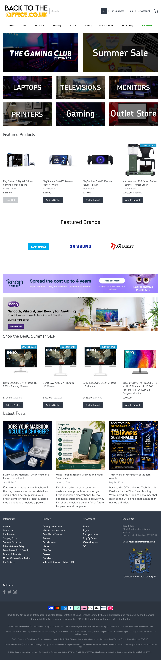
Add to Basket (53, 200)
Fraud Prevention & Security (16, 550)
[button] (9, 246)
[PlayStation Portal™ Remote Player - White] (60, 160)
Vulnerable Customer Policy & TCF (58, 562)
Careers (46, 554)
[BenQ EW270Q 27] (21, 361)
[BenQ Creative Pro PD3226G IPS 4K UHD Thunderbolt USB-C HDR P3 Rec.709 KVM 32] (140, 361)
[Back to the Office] (26, 11)
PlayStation (9, 188)
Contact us (8, 530)
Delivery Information (52, 527)
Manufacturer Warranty (54, 530)
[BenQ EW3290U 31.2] (100, 361)
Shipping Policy (10, 538)
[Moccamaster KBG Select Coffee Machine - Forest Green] (140, 160)
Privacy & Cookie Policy (13, 546)
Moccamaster (129, 188)
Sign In (86, 527)
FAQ (84, 546)
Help (130, 11)
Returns (46, 538)
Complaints (48, 558)
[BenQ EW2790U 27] (60, 361)
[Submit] (104, 11)
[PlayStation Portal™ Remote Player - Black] (100, 160)
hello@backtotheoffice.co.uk (142, 542)
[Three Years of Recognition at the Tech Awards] (133, 445)
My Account (144, 11)
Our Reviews (9, 534)
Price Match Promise (52, 534)
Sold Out (10, 200)
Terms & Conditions (12, 542)
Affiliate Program (90, 542)
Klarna (46, 546)
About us (7, 527)
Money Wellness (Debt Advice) (16, 558)
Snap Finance (49, 542)
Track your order (90, 534)
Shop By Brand (90, 538)
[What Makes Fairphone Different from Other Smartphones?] (80, 445)
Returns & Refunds (12, 554)
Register (86, 530)
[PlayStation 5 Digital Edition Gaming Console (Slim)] (21, 160)
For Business (117, 11)
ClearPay (47, 550)
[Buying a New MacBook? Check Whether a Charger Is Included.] (27, 445)
